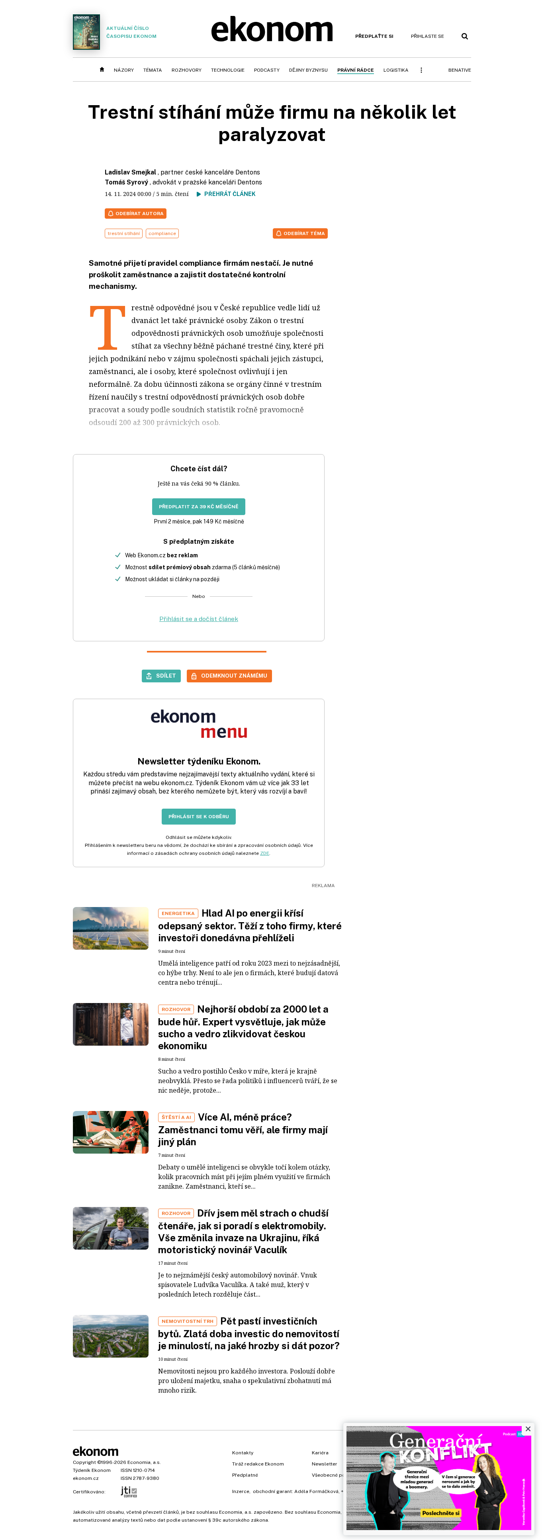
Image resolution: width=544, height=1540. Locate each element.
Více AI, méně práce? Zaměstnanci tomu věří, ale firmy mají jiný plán (243, 1129)
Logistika (396, 70)
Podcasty (267, 70)
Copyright (84, 1462)
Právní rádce (355, 70)
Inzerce (240, 1491)
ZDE (264, 853)
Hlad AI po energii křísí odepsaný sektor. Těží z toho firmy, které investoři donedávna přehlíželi (250, 925)
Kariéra (320, 1453)
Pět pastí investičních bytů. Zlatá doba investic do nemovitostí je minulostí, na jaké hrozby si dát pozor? (249, 1333)
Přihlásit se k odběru (198, 816)
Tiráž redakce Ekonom (258, 1464)
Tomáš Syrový (126, 182)
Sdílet (166, 675)
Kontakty (242, 1453)
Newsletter (324, 1464)
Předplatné (245, 1475)
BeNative (459, 70)
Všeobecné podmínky (337, 1475)
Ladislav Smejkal (130, 172)
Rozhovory (187, 70)
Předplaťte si (374, 36)
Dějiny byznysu (308, 70)
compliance (162, 233)
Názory (124, 70)
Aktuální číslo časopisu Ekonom (131, 32)
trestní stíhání (124, 233)
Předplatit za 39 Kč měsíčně (199, 506)
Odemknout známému (234, 675)
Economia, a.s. (144, 1462)
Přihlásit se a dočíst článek (198, 619)
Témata (152, 70)
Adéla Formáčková (316, 1491)
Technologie (228, 70)
